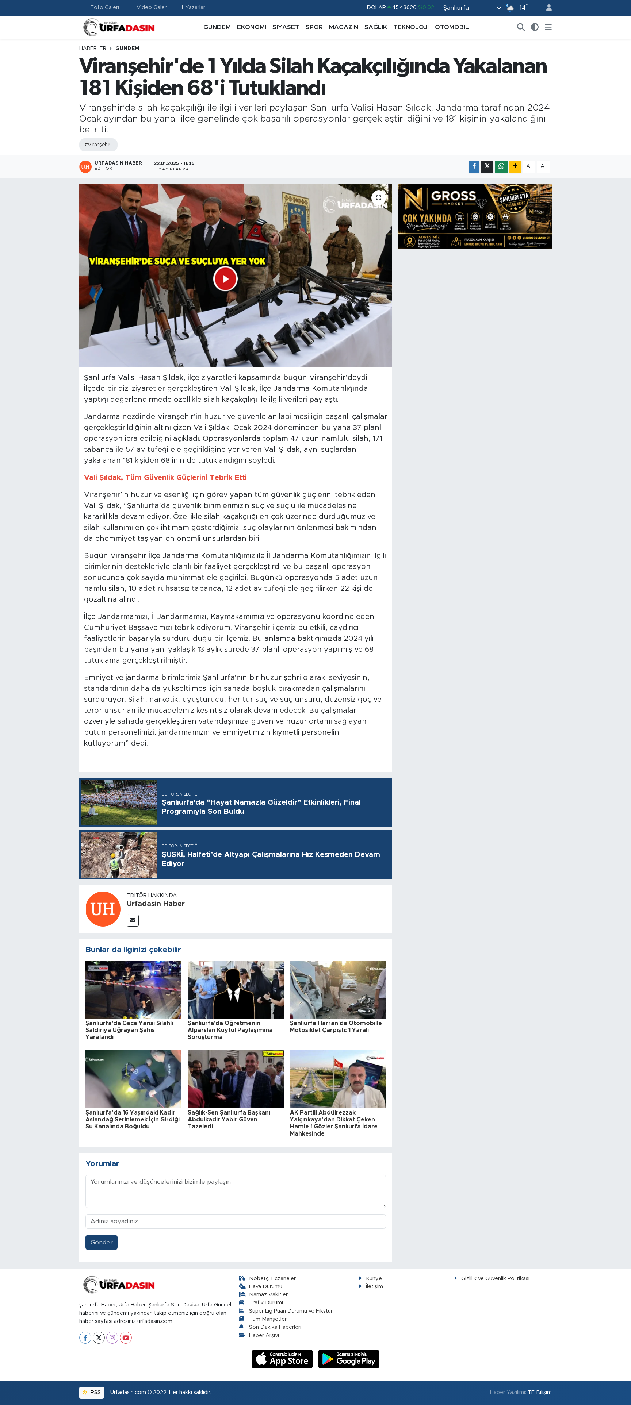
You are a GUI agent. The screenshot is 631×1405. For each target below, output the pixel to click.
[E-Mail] (133, 921)
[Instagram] (112, 1338)
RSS (95, 1392)
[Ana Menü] (548, 27)
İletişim (374, 1286)
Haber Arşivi (264, 1335)
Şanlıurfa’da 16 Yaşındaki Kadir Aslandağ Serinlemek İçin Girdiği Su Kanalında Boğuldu (132, 1119)
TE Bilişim (540, 1392)
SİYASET (285, 27)
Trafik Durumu (267, 1302)
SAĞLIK (375, 27)
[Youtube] (126, 1338)
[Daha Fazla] (515, 167)
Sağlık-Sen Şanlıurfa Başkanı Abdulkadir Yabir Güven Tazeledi (229, 1119)
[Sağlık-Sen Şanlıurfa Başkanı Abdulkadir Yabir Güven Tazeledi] (236, 1078)
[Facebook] (85, 1338)
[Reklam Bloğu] (475, 216)
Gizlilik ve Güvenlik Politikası (495, 1278)
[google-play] (349, 1359)
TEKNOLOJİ (411, 27)
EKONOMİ (251, 27)
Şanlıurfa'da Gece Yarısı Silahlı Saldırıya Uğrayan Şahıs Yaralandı (129, 1030)
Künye (374, 1278)
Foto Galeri (105, 7)
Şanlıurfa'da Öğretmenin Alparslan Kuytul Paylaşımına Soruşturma (230, 1030)
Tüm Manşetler (268, 1319)
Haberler (92, 48)
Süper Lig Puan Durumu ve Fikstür (291, 1311)
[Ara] (521, 27)
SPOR (314, 27)
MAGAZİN (343, 27)
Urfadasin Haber (156, 904)
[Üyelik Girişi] (546, 8)
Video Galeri (152, 7)
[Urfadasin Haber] (103, 908)
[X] (99, 1338)
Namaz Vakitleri (269, 1294)
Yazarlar (195, 7)
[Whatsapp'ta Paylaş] (501, 167)
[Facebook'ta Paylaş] (474, 167)
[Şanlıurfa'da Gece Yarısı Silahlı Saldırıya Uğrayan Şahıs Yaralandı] (133, 989)
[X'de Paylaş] (487, 167)
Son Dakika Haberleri (275, 1327)
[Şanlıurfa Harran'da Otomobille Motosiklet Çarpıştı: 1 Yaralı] (338, 989)
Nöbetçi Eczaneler (272, 1278)
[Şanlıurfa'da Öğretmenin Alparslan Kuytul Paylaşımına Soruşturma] (236, 989)
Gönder (102, 1242)
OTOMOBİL (452, 27)
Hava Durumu (265, 1286)
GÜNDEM (217, 27)
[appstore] (283, 1359)
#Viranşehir (97, 144)
